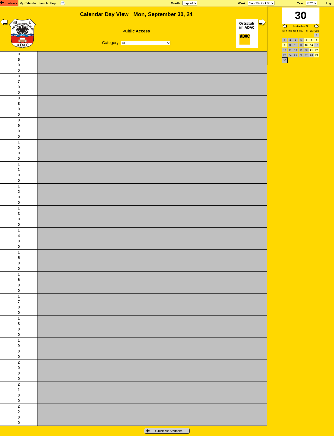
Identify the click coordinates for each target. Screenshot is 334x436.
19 (301, 50)
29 (316, 55)
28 (311, 55)
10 (290, 45)
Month (175, 3)
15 (316, 45)
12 (301, 45)
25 (295, 55)
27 (306, 55)
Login (329, 3)
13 (306, 45)
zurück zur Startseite (168, 431)
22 (316, 50)
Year (300, 3)
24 (290, 55)
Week (241, 3)
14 (311, 45)
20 (306, 50)
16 (284, 50)
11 (295, 45)
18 (295, 50)
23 (284, 55)
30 (284, 60)
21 (311, 50)
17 (290, 50)
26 (301, 55)
